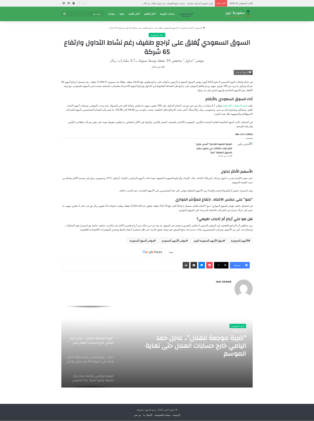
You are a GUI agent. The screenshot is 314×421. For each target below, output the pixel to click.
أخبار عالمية (134, 14)
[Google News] (152, 252)
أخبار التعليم (150, 14)
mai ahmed (223, 281)
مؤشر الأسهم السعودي (174, 240)
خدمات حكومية (167, 14)
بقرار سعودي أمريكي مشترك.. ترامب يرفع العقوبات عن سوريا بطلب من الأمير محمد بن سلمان (170, 3)
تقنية (122, 14)
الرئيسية (199, 27)
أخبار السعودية (186, 14)
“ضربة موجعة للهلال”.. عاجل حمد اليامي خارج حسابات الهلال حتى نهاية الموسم (195, 345)
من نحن (137, 415)
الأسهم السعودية (239, 240)
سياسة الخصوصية (162, 415)
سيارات (111, 14)
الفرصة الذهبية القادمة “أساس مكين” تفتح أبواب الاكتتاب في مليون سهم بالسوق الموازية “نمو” (213, 148)
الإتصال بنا (147, 415)
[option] (157, 347)
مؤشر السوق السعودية (142, 240)
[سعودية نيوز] (238, 14)
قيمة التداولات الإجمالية (235, 105)
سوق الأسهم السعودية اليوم (208, 240)
